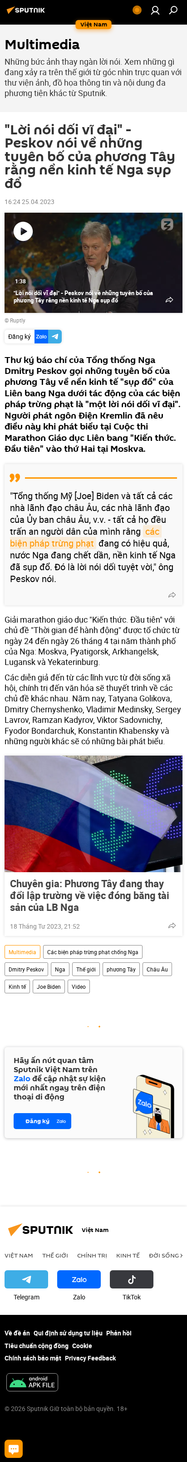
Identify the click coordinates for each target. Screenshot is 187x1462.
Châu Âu (157, 969)
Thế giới (86, 969)
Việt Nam (19, 1255)
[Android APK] (32, 1383)
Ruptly (17, 320)
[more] (172, 595)
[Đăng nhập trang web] (155, 10)
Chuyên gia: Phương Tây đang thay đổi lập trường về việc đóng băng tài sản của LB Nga (89, 895)
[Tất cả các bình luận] (14, 1449)
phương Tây (121, 969)
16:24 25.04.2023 (29, 201)
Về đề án (17, 1333)
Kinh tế (17, 986)
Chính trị (92, 1255)
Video (79, 986)
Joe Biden (49, 986)
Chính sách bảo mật (33, 1358)
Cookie (82, 1345)
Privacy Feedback (90, 1358)
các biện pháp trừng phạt (86, 537)
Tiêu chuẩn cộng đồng (37, 1345)
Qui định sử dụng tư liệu (68, 1333)
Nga (60, 969)
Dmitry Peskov (26, 969)
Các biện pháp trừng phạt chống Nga (92, 952)
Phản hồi (119, 1333)
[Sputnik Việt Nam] (27, 13)
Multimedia (22, 952)
